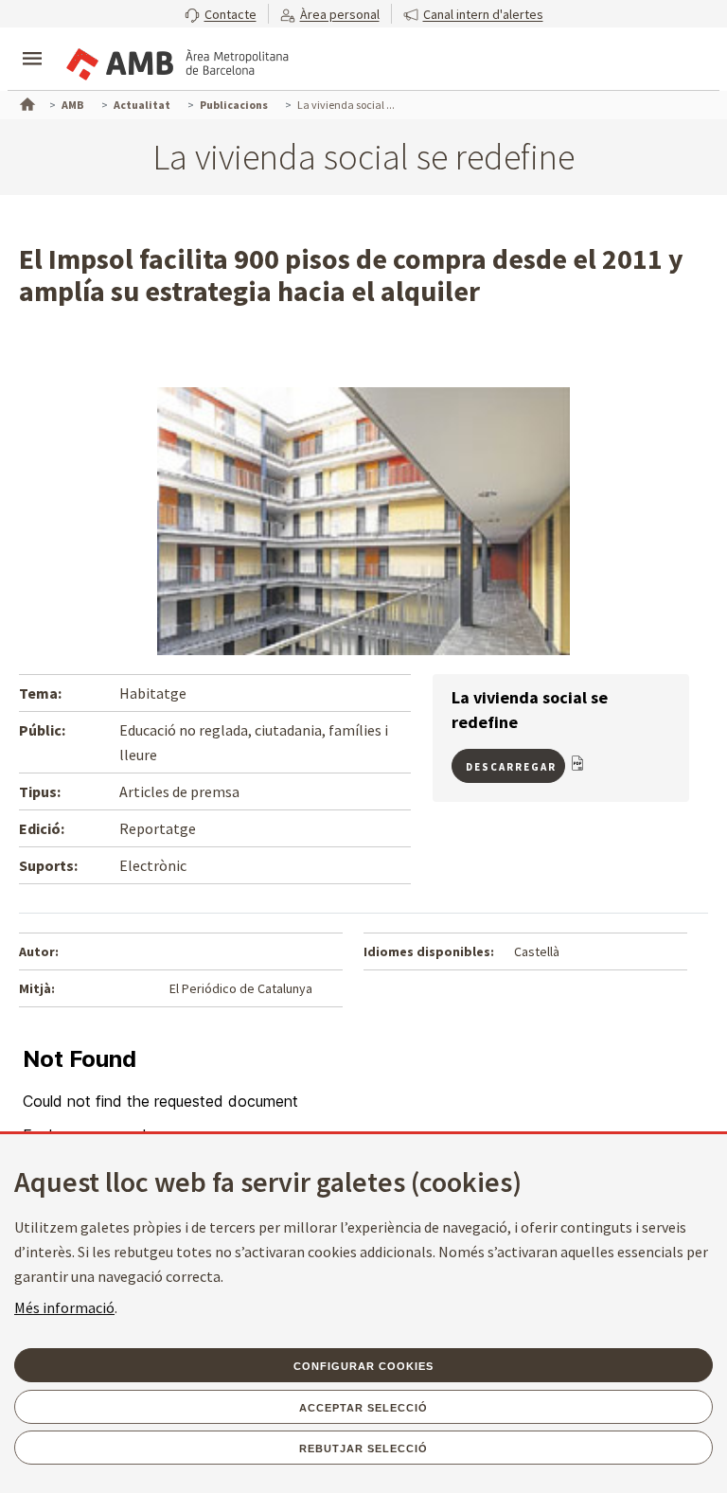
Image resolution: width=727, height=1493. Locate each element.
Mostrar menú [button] (32, 42)
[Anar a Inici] (25, 102)
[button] (221, 14)
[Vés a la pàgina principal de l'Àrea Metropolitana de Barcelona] (176, 60)
